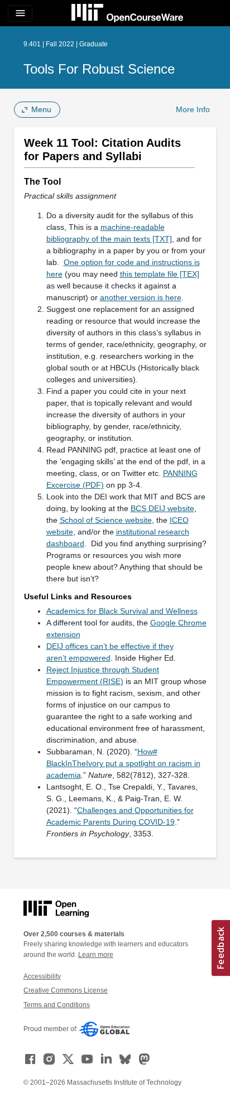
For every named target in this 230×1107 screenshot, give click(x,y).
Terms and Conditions (56, 1005)
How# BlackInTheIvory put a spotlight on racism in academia (123, 763)
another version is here (140, 297)
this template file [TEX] (159, 273)
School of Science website (106, 520)
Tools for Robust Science (99, 68)
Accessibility (42, 976)
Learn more (95, 955)
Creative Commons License (65, 990)
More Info (193, 109)
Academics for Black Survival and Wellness (122, 611)
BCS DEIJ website (162, 508)
